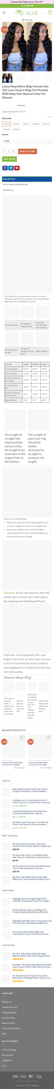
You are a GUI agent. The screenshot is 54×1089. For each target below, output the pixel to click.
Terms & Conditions (11, 1028)
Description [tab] (9, 179)
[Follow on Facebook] (22, 6)
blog (35, 1081)
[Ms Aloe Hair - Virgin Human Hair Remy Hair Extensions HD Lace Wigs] (27, 13)
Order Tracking (9, 1049)
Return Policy (8, 1023)
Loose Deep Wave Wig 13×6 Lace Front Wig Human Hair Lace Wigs (38, 763)
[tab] (27, 190)
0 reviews (21, 105)
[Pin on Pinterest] (17, 168)
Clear (49, 116)
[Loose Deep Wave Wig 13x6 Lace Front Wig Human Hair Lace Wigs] (40, 746)
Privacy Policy (8, 1017)
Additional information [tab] (15, 184)
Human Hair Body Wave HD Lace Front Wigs (12, 763)
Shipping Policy (9, 1012)
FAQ (4, 1033)
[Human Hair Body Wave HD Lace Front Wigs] (14, 746)
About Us (6, 1001)
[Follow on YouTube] (32, 6)
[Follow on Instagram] (24, 6)
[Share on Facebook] (5, 168)
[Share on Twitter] (11, 168)
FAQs (29, 1081)
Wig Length (6, 118)
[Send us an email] (29, 6)
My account (7, 1055)
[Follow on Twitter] (27, 6)
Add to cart (27, 151)
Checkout (6, 1060)
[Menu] (3, 12)
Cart (4, 1065)
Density (5, 135)
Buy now (9, 159)
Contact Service (9, 1007)
